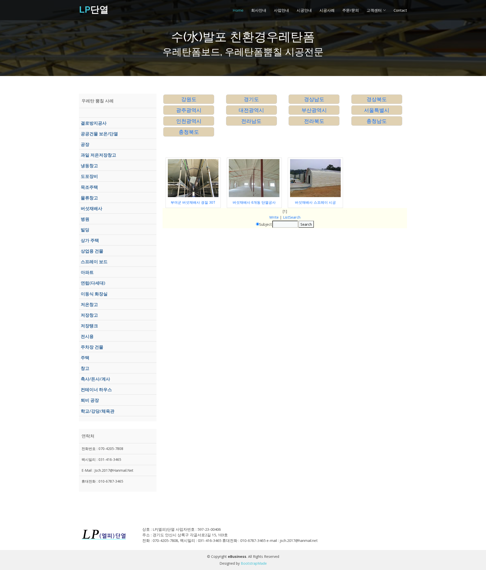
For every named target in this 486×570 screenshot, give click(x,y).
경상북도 (377, 99)
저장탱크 (89, 326)
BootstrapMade (254, 563)
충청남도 (377, 121)
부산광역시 (314, 110)
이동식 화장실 (94, 294)
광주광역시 (188, 110)
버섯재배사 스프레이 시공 (315, 202)
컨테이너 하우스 (96, 389)
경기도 (251, 99)
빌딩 (85, 230)
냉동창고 (89, 165)
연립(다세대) (93, 283)
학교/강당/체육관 (97, 411)
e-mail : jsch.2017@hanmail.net (107, 470)
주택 (85, 357)
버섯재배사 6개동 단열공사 (254, 202)
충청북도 (189, 131)
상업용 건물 (92, 251)
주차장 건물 (92, 347)
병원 (85, 219)
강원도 (188, 99)
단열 (94, 9)
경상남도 (314, 99)
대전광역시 (251, 110)
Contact (400, 10)
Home (238, 10)
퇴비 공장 (90, 400)
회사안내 (258, 10)
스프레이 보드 (94, 261)
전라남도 (251, 121)
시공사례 (327, 10)
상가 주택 (90, 240)
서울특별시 (376, 110)
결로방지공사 (94, 123)
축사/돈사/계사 (95, 379)
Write (274, 217)
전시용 (87, 336)
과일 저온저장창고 (98, 155)
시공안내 (304, 10)
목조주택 (89, 187)
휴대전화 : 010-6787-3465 (102, 481)
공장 (85, 144)
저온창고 (89, 304)
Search (294, 217)
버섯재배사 (91, 208)
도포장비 (89, 176)
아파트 (87, 272)
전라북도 (314, 121)
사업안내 (281, 10)
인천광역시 (188, 121)
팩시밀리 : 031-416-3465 (101, 459)
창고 (85, 368)
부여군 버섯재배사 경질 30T (193, 202)
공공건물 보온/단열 (99, 134)
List (286, 217)
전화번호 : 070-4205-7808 (102, 448)
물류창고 (89, 198)
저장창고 (89, 315)
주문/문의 (350, 10)
